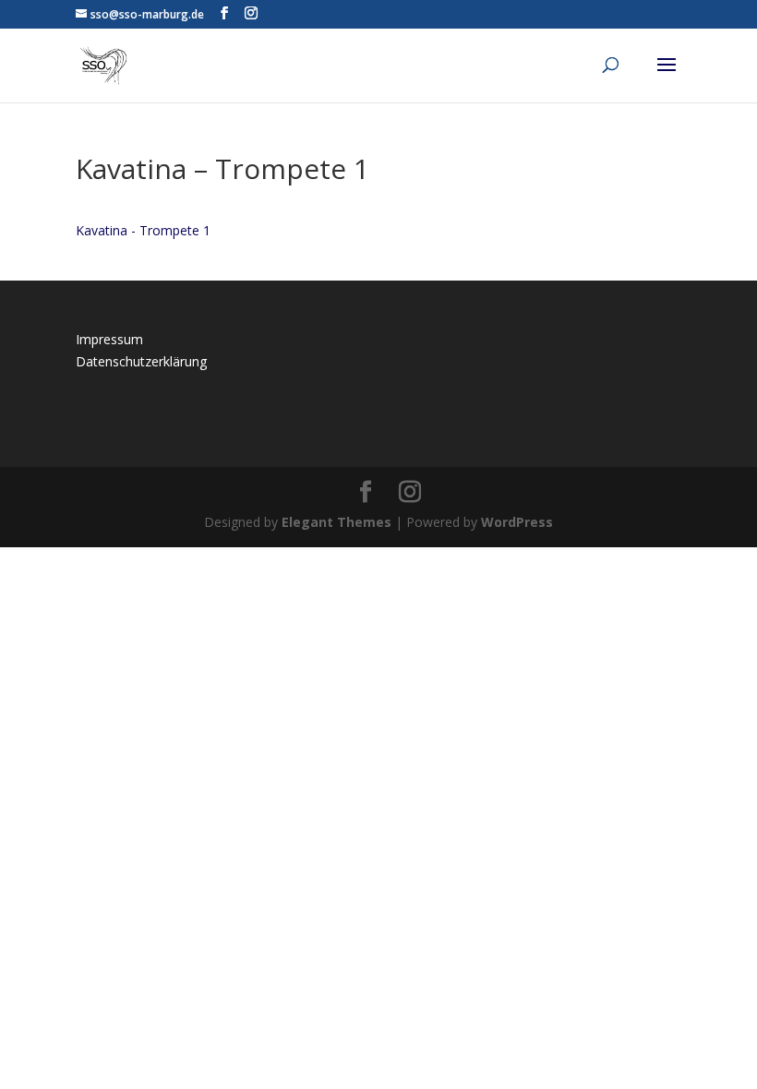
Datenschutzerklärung (141, 361)
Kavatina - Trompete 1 (143, 230)
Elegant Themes (336, 522)
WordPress (517, 522)
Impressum (109, 339)
